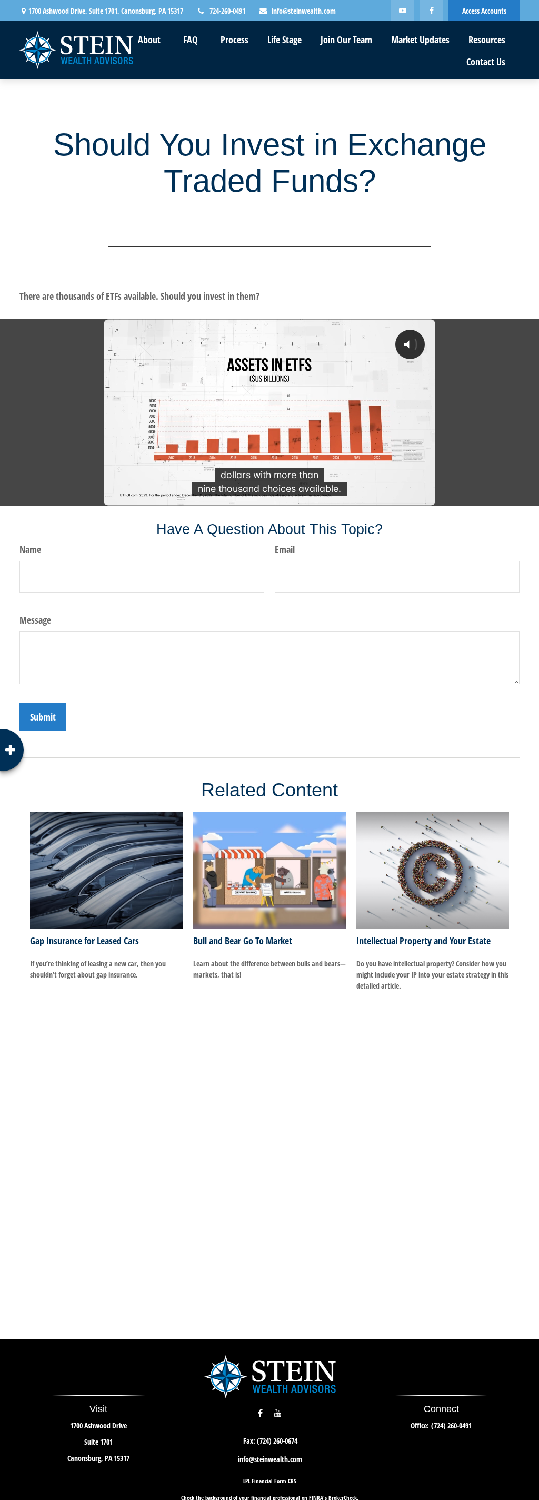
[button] (149, 39)
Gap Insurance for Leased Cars (84, 940)
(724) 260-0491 (451, 1425)
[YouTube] (402, 10)
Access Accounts (484, 11)
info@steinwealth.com (304, 11)
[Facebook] (431, 10)
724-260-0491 (227, 11)
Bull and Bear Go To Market (242, 940)
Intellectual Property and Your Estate (423, 940)
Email (285, 549)
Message (35, 620)
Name (30, 549)
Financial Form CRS (274, 1481)
